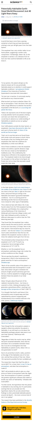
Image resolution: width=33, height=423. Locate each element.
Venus (25, 189)
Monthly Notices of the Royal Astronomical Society (16, 401)
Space (2, 17)
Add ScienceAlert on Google (11, 20)
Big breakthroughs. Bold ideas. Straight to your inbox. (16, 408)
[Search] (31, 2)
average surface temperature (10, 289)
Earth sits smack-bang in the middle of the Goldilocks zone (15, 188)
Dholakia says (5, 262)
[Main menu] (2, 2)
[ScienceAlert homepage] (16, 2)
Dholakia (4, 123)
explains (9, 123)
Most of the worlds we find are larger (14, 131)
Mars (16, 191)
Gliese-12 (19, 231)
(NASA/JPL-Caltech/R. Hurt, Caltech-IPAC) (11, 38)
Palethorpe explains (17, 300)
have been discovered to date (18, 128)
